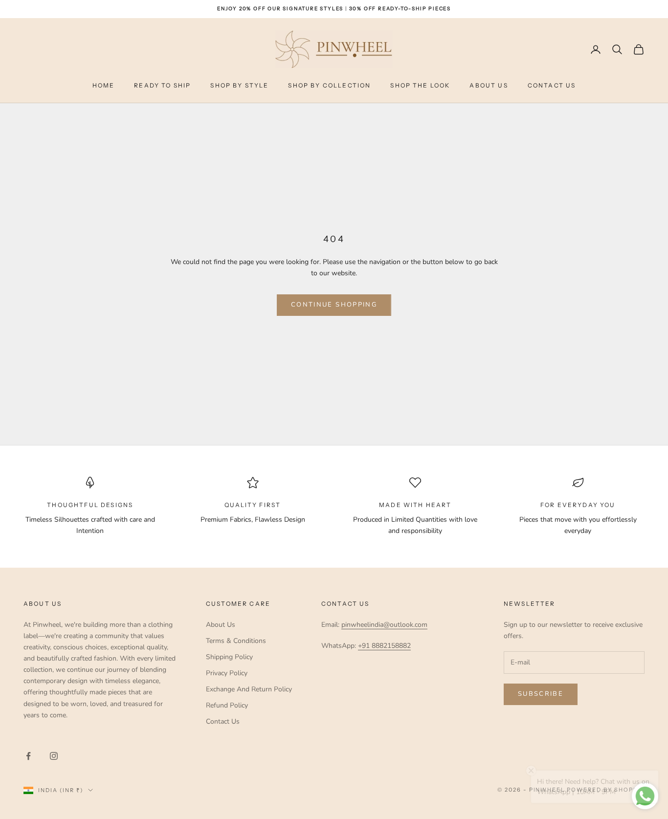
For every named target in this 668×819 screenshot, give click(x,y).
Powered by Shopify (606, 789)
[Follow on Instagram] (54, 756)
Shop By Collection (329, 85)
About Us (488, 85)
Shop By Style (239, 85)
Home (103, 85)
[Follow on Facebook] (28, 756)
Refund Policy (227, 705)
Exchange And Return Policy (249, 689)
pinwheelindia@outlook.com (384, 624)
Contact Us (552, 85)
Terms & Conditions (236, 640)
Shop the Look (420, 85)
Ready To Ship (162, 85)
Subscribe (540, 693)
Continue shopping (334, 304)
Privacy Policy (226, 673)
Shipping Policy (229, 657)
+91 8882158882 (384, 645)
